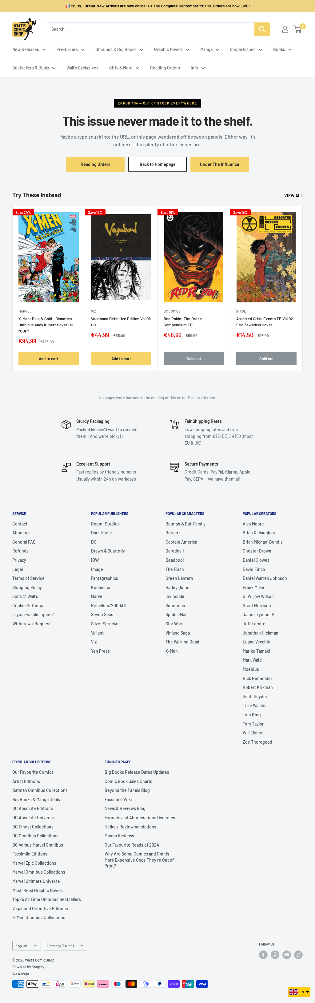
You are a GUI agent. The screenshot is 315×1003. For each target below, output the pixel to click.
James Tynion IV (258, 614)
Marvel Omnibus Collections (38, 872)
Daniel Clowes (256, 560)
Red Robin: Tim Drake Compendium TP (183, 321)
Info (194, 67)
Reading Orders (165, 67)
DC (94, 542)
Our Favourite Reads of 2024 (132, 845)
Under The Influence (224, 166)
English (21, 945)
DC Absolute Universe (33, 817)
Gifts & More (121, 67)
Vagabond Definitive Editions (40, 908)
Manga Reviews (119, 835)
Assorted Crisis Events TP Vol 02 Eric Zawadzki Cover (264, 321)
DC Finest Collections (33, 826)
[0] (297, 29)
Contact (19, 523)
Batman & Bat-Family (185, 523)
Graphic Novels (168, 49)
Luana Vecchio (256, 641)
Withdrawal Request (31, 623)
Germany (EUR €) (60, 945)
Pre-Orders (67, 49)
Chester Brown (257, 550)
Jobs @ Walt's (25, 596)
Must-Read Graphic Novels (37, 890)
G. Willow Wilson (258, 596)
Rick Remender (257, 678)
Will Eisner (253, 732)
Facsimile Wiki (118, 799)
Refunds (20, 550)
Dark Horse (101, 532)
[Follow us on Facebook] (263, 954)
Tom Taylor (253, 723)
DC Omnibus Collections (35, 835)
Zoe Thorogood (257, 742)
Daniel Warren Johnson (265, 578)
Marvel (97, 596)
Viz (94, 641)
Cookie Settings (27, 605)
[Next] (302, 288)
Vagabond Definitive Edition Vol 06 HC (121, 321)
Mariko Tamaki (256, 651)
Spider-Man (176, 614)
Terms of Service (28, 578)
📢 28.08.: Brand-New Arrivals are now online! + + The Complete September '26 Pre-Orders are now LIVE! (157, 5)
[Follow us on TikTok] (298, 954)
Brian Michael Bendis (263, 542)
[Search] (262, 29)
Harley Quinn (177, 587)
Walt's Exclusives (82, 67)
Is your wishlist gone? (33, 614)
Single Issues (243, 49)
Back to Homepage (158, 164)
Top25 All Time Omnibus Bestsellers (46, 899)
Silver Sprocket (105, 623)
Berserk (173, 532)
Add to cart (48, 358)
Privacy (19, 560)
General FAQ (23, 542)
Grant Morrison (257, 605)
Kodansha (100, 587)
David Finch (254, 569)
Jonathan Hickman (260, 632)
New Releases (25, 49)
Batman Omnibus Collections (40, 790)
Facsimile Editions (29, 853)
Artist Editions (26, 781)
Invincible (174, 596)
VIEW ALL (294, 195)
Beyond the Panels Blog (127, 790)
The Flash (174, 569)
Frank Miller (254, 587)
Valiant (97, 632)
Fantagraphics (104, 578)
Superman (175, 605)
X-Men (171, 651)
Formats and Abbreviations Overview (140, 817)
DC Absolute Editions (32, 808)
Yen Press (100, 651)
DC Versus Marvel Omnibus (37, 845)
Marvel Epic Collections (34, 863)
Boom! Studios (105, 523)
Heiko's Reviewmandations (130, 826)
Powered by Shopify (28, 967)
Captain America (181, 542)
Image (241, 311)
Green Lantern (179, 578)
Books (279, 49)
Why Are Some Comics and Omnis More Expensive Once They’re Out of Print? (139, 859)
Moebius (251, 669)
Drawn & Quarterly (108, 550)
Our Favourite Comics (33, 772)
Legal (17, 569)
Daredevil (174, 550)
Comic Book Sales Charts (128, 781)
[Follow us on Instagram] (275, 954)
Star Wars (174, 623)
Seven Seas (102, 614)
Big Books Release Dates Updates (137, 772)
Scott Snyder (255, 696)
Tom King (252, 714)
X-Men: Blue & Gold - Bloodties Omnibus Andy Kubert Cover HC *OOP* (45, 324)
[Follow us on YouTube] (286, 954)
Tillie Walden (255, 705)
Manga (206, 49)
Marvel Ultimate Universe (36, 881)
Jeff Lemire (254, 623)
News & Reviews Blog (125, 808)
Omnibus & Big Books (116, 49)
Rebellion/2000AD (108, 605)
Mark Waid (252, 660)
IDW (95, 560)
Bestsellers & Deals (30, 67)
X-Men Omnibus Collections (38, 917)
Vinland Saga (177, 632)
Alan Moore (253, 523)
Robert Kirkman (258, 687)
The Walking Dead (182, 641)
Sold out (194, 358)
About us (21, 532)
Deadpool (174, 560)
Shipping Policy (27, 587)
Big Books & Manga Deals (36, 799)
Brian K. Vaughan (259, 532)
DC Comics (172, 311)
